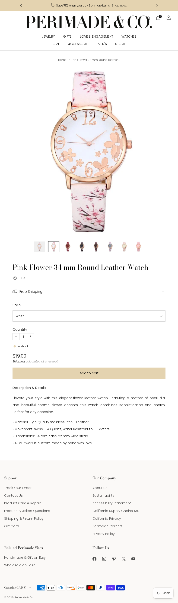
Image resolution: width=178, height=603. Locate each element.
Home (55, 44)
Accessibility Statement (111, 503)
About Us (99, 488)
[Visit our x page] (123, 559)
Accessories (78, 44)
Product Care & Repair (22, 503)
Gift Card (11, 526)
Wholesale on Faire (19, 565)
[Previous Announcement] (21, 6)
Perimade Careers (107, 526)
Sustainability (103, 495)
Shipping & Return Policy (24, 518)
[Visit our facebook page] (94, 559)
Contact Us (13, 495)
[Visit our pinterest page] (114, 559)
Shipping (19, 361)
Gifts (67, 36)
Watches (128, 36)
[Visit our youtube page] (133, 559)
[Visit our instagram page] (104, 559)
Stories (121, 44)
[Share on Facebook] (15, 278)
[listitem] (89, 5)
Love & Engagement (96, 36)
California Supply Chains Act (115, 510)
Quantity (20, 329)
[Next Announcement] (157, 6)
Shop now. (119, 5)
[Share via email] (23, 278)
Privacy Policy (103, 533)
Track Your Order (18, 488)
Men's (102, 44)
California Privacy (106, 518)
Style (17, 305)
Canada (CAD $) (15, 587)
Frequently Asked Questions (27, 510)
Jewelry (48, 36)
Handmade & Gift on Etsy (25, 557)
